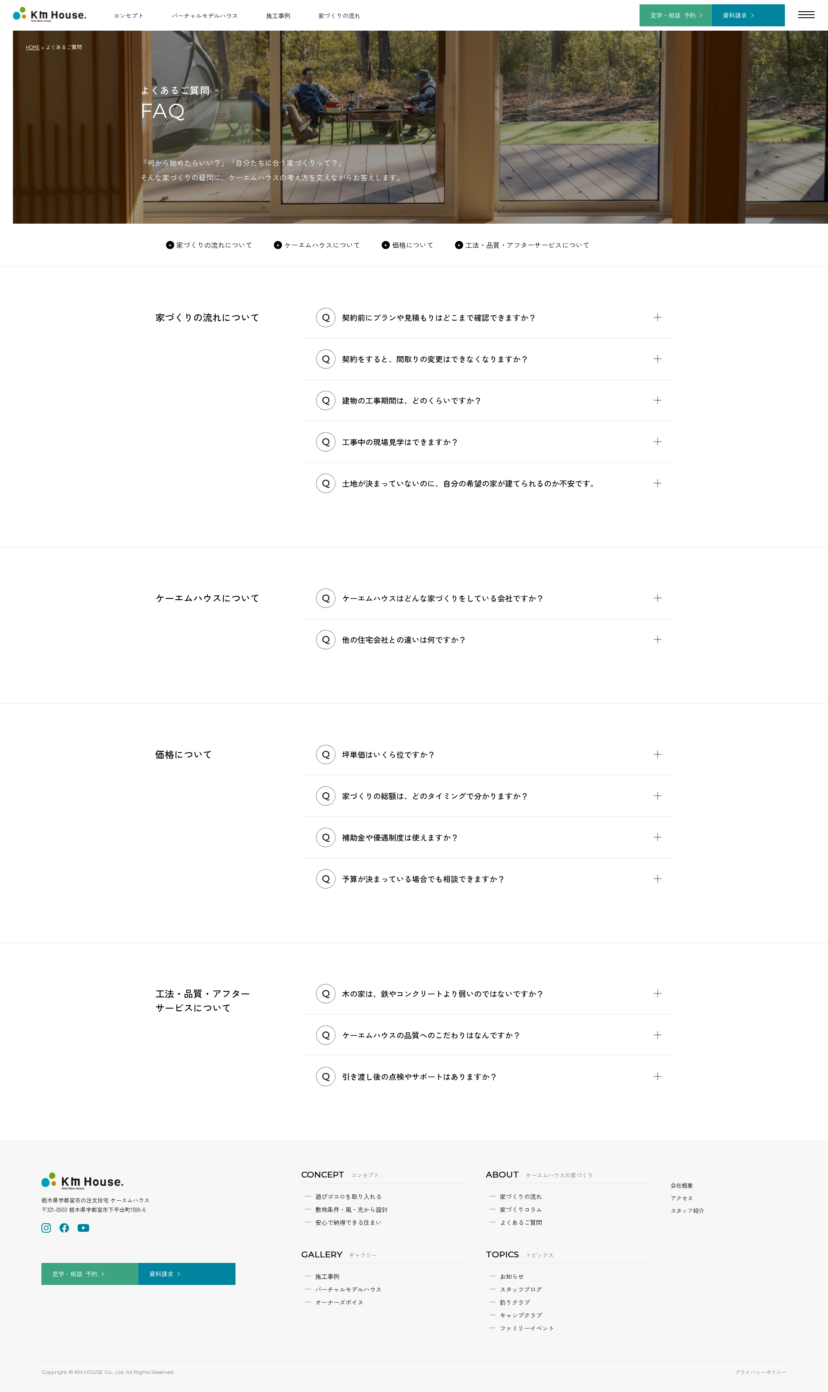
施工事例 (278, 15)
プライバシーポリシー (761, 1372)
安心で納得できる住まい (348, 1222)
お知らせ (512, 1276)
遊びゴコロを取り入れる (348, 1196)
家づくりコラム (521, 1209)
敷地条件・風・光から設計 (351, 1209)
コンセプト (128, 15)
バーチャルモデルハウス (205, 15)
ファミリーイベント (527, 1328)
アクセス (682, 1198)
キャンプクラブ (521, 1315)
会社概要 (682, 1185)
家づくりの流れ (339, 15)
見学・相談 (673, 15)
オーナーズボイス (339, 1302)
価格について (412, 245)
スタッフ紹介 (687, 1210)
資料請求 (735, 15)
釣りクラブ (515, 1302)
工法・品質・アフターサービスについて (527, 245)
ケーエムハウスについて (322, 245)
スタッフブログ (521, 1289)
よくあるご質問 (521, 1222)
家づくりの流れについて (214, 245)
